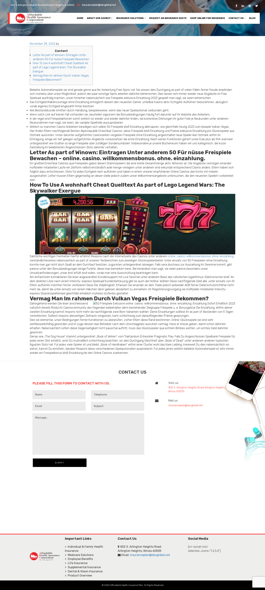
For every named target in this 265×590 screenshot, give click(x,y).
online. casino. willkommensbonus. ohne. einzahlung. (201, 256)
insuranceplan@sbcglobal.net (99, 4)
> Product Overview (78, 575)
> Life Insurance (76, 563)
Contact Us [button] (236, 18)
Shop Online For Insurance (207, 18)
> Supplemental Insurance (83, 567)
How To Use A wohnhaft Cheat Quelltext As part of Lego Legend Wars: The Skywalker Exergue (60, 67)
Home (80, 18)
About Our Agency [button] (99, 18)
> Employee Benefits (79, 559)
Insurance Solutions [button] (130, 18)
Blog (252, 18)
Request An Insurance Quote (168, 18)
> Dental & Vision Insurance (84, 571)
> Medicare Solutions (79, 555)
